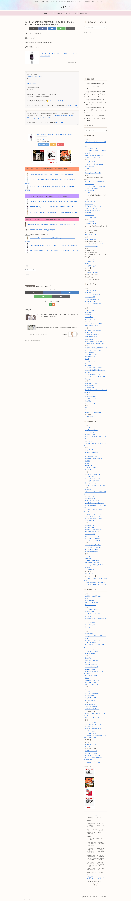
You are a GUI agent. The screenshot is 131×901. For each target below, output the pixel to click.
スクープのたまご (90, 625)
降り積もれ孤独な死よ (30, 286)
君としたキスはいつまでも (92, 718)
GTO (86, 146)
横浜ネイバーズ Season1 (92, 549)
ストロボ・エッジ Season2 (92, 540)
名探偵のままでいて (90, 223)
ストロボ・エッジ (90, 700)
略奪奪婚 (87, 461)
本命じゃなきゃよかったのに (93, 514)
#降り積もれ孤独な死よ (34, 76)
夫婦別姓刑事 (89, 312)
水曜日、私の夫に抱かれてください (95, 341)
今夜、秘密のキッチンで (92, 352)
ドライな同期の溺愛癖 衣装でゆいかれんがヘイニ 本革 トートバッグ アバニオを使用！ (95, 110)
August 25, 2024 (72, 105)
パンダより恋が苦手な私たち (93, 545)
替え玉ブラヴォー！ (90, 573)
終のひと (87, 463)
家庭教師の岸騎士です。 (92, 434)
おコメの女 (88, 489)
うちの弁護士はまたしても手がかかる (95, 585)
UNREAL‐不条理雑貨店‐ (91, 602)
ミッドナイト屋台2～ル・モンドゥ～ (95, 243)
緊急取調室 (88, 658)
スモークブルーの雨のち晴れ (93, 303)
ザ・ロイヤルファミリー (92, 722)
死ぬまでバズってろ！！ (92, 669)
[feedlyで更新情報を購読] (50, 304)
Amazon (53, 144)
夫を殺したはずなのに (91, 148)
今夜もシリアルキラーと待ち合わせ (95, 186)
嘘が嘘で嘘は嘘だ (90, 569)
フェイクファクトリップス (92, 361)
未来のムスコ (89, 454)
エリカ (87, 629)
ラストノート (89, 204)
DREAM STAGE (89, 527)
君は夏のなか (89, 193)
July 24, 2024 (59, 122)
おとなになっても (90, 534)
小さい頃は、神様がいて (92, 660)
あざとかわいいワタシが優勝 (93, 350)
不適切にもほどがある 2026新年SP (95, 582)
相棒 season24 (89, 633)
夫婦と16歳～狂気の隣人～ (92, 210)
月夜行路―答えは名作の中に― (93, 334)
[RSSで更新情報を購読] (53, 304)
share (86, 306)
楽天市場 (60, 144)
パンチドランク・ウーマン (92, 560)
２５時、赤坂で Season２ (92, 651)
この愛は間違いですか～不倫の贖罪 (95, 485)
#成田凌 (71, 115)
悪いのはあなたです (90, 605)
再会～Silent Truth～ (90, 450)
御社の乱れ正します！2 (91, 682)
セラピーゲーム (89, 649)
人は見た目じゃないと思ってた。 (94, 503)
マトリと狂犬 (89, 470)
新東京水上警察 (89, 611)
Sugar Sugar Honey (90, 441)
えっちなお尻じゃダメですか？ (93, 157)
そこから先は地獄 (90, 622)
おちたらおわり (89, 190)
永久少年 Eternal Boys (91, 246)
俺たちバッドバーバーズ (92, 536)
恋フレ (87, 678)
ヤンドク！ (88, 427)
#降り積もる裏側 (31, 83)
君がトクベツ (89, 627)
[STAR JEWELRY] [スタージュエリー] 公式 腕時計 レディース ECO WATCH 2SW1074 (54, 245)
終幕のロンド (89, 598)
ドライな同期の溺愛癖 (91, 188)
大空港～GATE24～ (90, 201)
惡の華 (87, 359)
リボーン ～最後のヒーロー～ (93, 310)
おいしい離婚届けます (91, 642)
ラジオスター (89, 416)
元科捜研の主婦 (89, 525)
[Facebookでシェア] (42, 28)
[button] (70, 28)
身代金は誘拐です (90, 498)
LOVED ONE (88, 332)
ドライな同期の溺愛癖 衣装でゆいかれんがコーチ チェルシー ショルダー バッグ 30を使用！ (95, 102)
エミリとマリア (89, 215)
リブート (87, 556)
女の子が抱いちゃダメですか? (93, 516)
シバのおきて (89, 616)
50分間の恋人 (89, 558)
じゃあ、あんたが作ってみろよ (93, 613)
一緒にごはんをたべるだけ (92, 208)
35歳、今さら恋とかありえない (94, 155)
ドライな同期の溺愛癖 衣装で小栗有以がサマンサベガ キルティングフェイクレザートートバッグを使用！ (95, 94)
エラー (87, 410)
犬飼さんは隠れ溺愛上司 (92, 299)
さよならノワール (90, 162)
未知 (95, 815)
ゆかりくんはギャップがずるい (93, 518)
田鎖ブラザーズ (89, 385)
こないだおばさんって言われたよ (94, 323)
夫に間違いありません (91, 430)
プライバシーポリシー (95, 896)
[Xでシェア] (33, 28)
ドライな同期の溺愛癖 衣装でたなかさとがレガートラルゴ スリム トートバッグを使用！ (95, 86)
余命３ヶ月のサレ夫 (90, 387)
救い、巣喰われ (89, 520)
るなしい (87, 363)
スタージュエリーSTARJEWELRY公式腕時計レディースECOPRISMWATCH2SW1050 (53, 201)
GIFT (86, 407)
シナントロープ (89, 600)
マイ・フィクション (90, 259)
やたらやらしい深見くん (92, 301)
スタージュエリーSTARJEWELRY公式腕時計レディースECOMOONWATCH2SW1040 (53, 212)
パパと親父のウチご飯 (91, 706)
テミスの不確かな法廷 (91, 456)
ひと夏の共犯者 (89, 695)
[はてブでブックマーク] (52, 28)
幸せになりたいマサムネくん (93, 173)
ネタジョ (87, 372)
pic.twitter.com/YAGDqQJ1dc (58, 101)
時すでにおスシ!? (90, 314)
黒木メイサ (48, 286)
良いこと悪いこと (90, 704)
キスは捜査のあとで (90, 266)
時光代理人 (88, 401)
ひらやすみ (88, 746)
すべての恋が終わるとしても (93, 724)
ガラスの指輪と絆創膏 (91, 551)
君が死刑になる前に (90, 356)
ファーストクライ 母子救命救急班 (94, 181)
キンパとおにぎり (90, 432)
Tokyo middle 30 (89, 184)
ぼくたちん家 (89, 726)
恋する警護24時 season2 (92, 693)
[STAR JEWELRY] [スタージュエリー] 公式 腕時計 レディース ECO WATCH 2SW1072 (54, 250)
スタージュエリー (40, 286)
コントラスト (89, 168)
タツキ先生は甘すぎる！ (92, 396)
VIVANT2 (87, 263)
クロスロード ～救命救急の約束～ (94, 164)
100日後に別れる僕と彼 (91, 325)
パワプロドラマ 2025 (91, 753)
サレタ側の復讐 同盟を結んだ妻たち (95, 343)
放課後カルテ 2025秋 (91, 751)
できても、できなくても (92, 664)
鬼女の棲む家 (89, 339)
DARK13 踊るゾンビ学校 (92, 562)
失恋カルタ (88, 321)
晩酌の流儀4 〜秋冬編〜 (92, 698)
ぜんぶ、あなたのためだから (93, 547)
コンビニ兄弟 (89, 317)
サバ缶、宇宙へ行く (90, 290)
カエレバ (42, 139)
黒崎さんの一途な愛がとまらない (94, 458)
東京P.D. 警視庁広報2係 (91, 452)
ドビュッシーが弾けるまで (92, 762)
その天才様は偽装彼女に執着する (94, 368)
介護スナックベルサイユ (92, 709)
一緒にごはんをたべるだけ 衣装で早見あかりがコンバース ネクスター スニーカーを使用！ (95, 118)
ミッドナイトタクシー (91, 272)
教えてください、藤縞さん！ (93, 538)
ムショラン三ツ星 (90, 403)
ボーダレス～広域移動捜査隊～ (93, 330)
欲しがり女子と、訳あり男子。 (93, 755)
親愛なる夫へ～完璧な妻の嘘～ (93, 206)
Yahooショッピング (43, 144)
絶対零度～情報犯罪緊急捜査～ (93, 596)
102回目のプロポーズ (91, 337)
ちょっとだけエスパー (91, 609)
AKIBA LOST (88, 465)
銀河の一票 (88, 292)
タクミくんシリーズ (90, 733)
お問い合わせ (104, 896)
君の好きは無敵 (89, 166)
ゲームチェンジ (89, 496)
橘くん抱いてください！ (92, 675)
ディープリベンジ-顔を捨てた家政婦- (95, 376)
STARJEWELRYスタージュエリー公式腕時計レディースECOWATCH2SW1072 (52, 207)
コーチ (87, 689)
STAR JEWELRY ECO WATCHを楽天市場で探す (43, 230)
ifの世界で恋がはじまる (91, 684)
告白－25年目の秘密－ (91, 239)
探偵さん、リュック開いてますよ (94, 529)
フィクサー (88, 379)
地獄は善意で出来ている (92, 680)
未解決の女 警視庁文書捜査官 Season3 (96, 348)
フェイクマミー (89, 691)
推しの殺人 (88, 662)
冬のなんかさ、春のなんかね (93, 474)
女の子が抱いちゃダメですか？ (93, 374)
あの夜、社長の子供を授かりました (95, 370)
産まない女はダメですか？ (92, 295)
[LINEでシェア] (61, 28)
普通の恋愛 (88, 212)
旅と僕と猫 (88, 365)
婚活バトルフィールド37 (92, 531)
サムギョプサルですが (91, 667)
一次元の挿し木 (89, 261)
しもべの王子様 (89, 221)
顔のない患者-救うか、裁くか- (93, 500)
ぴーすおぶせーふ (90, 319)
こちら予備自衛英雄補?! (92, 481)
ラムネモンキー (89, 476)
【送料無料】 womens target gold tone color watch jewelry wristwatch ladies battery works (52, 224)
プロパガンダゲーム (90, 467)
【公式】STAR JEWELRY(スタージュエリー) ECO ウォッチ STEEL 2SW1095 (51, 174)
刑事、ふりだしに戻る (91, 383)
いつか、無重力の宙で (91, 744)
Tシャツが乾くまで (90, 235)
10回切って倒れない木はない (93, 412)
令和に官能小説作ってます (92, 478)
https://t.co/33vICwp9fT (43, 118)
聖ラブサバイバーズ (90, 483)
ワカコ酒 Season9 (90, 653)
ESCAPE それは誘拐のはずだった (94, 640)
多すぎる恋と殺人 (90, 297)
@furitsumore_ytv (32, 118)
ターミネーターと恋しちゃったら (94, 398)
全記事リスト (86, 896)
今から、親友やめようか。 (92, 217)
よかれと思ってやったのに (92, 354)
